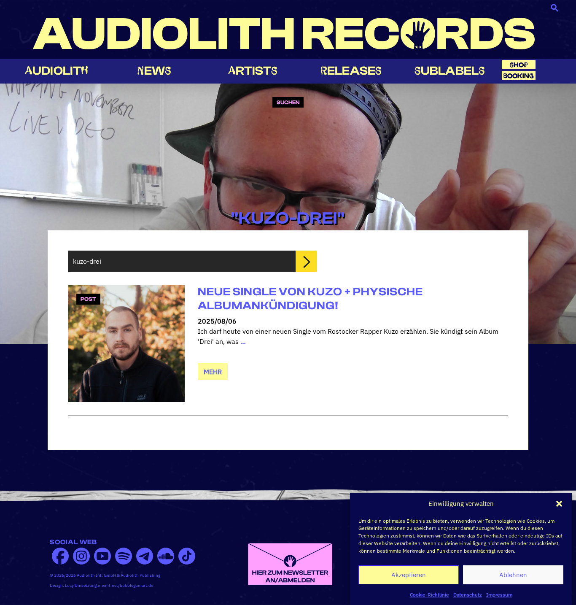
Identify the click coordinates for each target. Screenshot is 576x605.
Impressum (499, 594)
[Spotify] (123, 556)
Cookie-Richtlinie (429, 594)
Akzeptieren (408, 575)
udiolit (56, 71)
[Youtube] (102, 556)
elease (351, 71)
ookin (518, 76)
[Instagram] (81, 556)
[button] (559, 504)
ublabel (450, 71)
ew (154, 71)
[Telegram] (144, 556)
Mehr (213, 371)
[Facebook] (60, 556)
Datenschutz (467, 594)
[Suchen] (306, 261)
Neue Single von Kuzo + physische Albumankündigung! (310, 298)
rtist (253, 71)
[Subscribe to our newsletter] (290, 563)
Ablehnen (513, 575)
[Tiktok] (186, 556)
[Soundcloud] (165, 556)
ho (519, 65)
